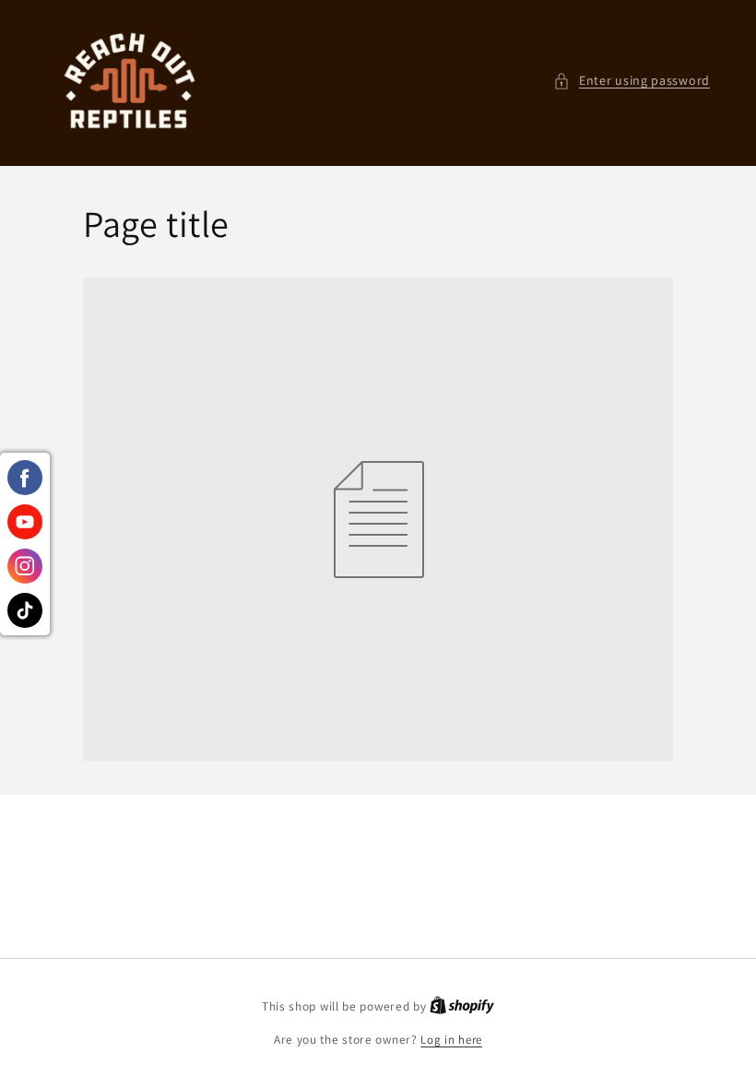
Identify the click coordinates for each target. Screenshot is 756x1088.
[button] (631, 80)
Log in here (451, 1039)
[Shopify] (462, 1006)
